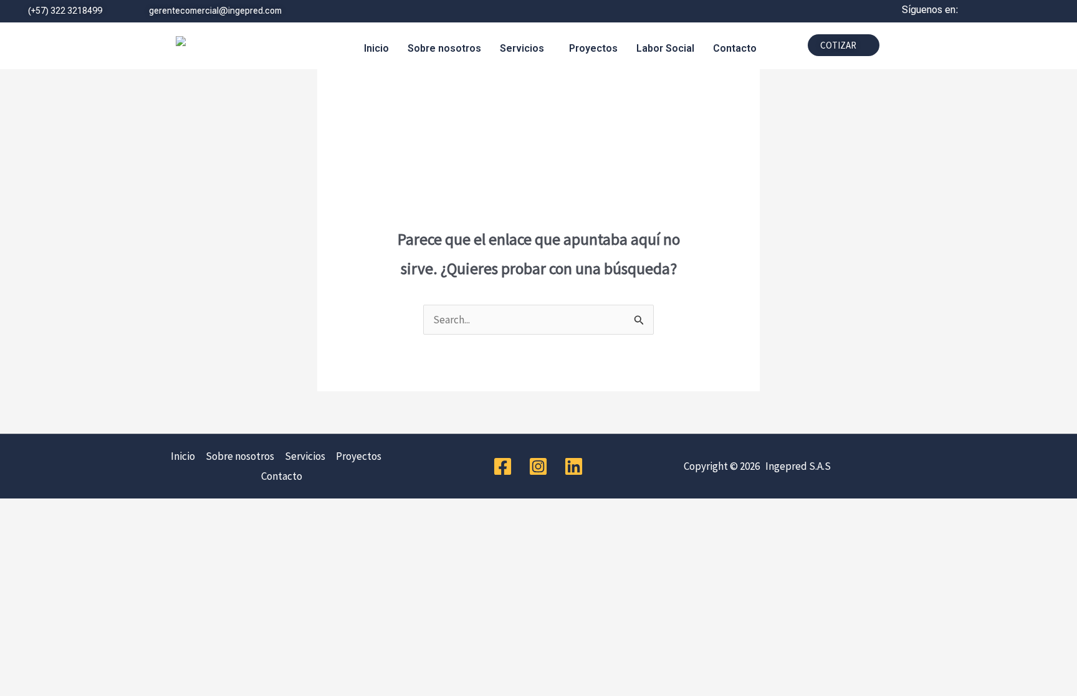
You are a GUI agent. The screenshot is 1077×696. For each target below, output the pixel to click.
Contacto (735, 48)
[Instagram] (538, 466)
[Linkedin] (573, 466)
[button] (525, 48)
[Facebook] (502, 466)
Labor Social (665, 48)
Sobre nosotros (444, 48)
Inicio (376, 48)
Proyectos (593, 48)
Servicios (522, 48)
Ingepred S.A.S (796, 466)
